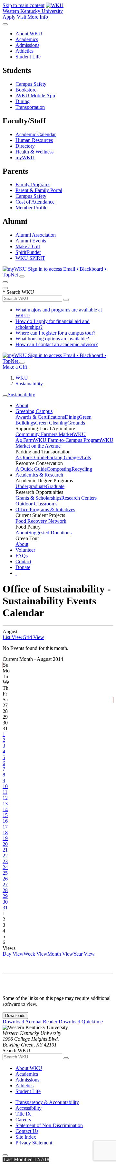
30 (5, 902)
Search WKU (18, 292)
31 (5, 907)
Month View (60, 954)
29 (5, 896)
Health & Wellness (34, 151)
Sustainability (29, 383)
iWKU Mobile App (35, 95)
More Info (37, 17)
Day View (13, 954)
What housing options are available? (52, 338)
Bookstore (25, 89)
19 (5, 838)
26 (5, 878)
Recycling (82, 469)
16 (5, 821)
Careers (23, 1119)
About (21, 405)
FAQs (21, 555)
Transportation (30, 107)
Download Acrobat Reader (31, 1021)
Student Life (28, 56)
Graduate (55, 486)
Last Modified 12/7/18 (26, 1159)
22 (5, 855)
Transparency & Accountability (47, 1102)
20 (5, 844)
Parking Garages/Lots (69, 457)
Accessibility (28, 1108)
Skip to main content (23, 5)
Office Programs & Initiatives (45, 509)
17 (5, 826)
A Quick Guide (31, 457)
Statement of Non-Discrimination (49, 1125)
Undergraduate (30, 486)
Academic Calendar (35, 134)
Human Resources (34, 140)
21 (5, 850)
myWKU (24, 157)
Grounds (76, 422)
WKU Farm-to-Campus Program (67, 440)
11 (5, 792)
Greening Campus (34, 411)
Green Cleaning (51, 422)
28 (5, 890)
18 (5, 832)
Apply (9, 17)
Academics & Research (39, 474)
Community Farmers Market (44, 434)
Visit (21, 17)
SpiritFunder (28, 252)
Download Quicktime (81, 1021)
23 (5, 861)
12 (5, 798)
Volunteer (25, 550)
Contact (23, 561)
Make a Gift (27, 246)
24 (5, 867)
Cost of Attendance (34, 202)
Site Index (25, 1137)
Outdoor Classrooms (36, 503)
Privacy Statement (33, 1142)
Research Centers (79, 498)
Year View (84, 954)
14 (5, 809)
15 (5, 815)
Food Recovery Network (40, 521)
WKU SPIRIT (30, 258)
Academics (26, 39)
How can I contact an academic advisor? (56, 344)
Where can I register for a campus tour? (55, 333)
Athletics (24, 51)
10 (5, 786)
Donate (22, 567)
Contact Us (26, 1131)
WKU (21, 378)
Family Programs (32, 184)
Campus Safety (30, 84)
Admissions (27, 45)
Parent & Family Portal (38, 190)
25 (5, 873)
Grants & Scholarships (38, 498)
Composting (59, 469)
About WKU (28, 33)
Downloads (15, 1015)
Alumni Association (35, 235)
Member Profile (31, 207)
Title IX (23, 1114)
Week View (35, 954)
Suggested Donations (50, 532)
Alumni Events (30, 240)
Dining (22, 101)
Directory (25, 146)
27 (5, 884)
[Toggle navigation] (5, 396)
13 (5, 803)
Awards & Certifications (40, 417)
